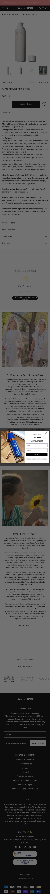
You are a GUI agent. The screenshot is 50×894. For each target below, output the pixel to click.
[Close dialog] (46, 432)
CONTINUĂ (36, 454)
